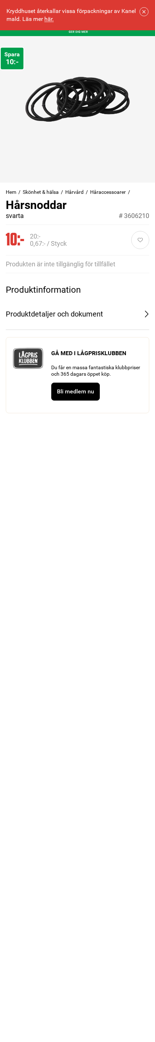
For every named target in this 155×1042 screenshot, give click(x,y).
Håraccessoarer (108, 192)
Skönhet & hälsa (41, 192)
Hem (11, 192)
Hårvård (74, 192)
